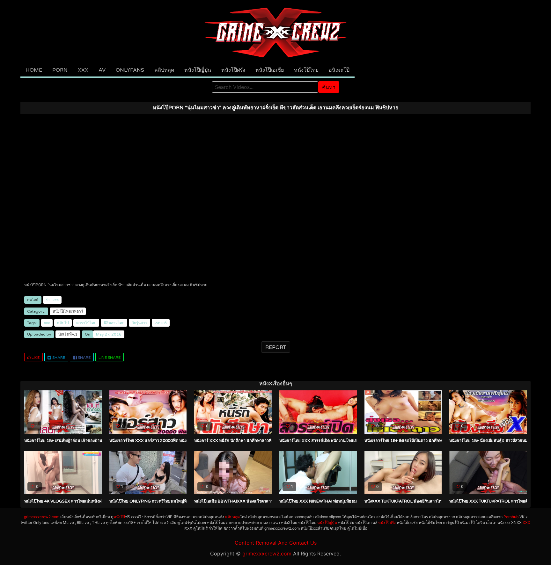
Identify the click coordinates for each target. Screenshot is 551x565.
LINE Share (110, 357)
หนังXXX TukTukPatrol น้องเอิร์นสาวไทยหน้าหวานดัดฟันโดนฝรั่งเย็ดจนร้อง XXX (439, 501)
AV (102, 70)
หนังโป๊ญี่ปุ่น (197, 70)
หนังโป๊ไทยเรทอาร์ (68, 311)
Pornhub (510, 516)
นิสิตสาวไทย (114, 323)
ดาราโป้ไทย (86, 323)
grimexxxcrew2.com (41, 516)
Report (275, 347)
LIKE (35, 357)
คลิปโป (63, 323)
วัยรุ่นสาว (139, 323)
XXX (83, 70)
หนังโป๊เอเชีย (269, 70)
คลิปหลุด (164, 70)
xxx (47, 323)
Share (58, 357)
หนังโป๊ (119, 516)
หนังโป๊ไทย (306, 70)
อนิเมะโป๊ (339, 70)
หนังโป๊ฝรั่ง (233, 70)
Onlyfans (130, 70)
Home (34, 70)
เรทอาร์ (161, 323)
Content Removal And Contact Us (276, 543)
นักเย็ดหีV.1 (67, 334)
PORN (60, 70)
